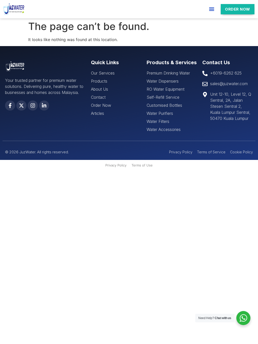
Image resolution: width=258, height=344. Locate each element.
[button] (211, 9)
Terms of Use (142, 165)
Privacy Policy (115, 165)
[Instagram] (33, 105)
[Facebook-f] (10, 105)
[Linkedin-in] (44, 105)
